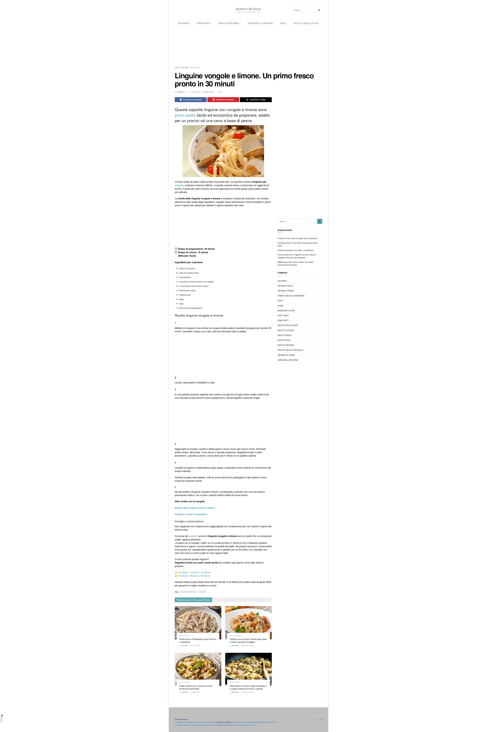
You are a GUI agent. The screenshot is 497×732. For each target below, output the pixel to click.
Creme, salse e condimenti (291, 295)
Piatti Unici (283, 315)
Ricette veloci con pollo (290, 350)
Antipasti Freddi (286, 290)
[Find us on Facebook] (318, 719)
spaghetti (193, 536)
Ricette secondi (229, 23)
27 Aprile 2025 (194, 92)
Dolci (283, 23)
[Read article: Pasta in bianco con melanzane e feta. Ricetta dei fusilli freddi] (198, 669)
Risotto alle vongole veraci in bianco (195, 507)
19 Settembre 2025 (247, 645)
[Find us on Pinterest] (321, 719)
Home (177, 67)
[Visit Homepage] (248, 10)
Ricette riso (284, 340)
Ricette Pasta (195, 67)
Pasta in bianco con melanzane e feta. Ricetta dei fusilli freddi (196, 687)
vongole (179, 185)
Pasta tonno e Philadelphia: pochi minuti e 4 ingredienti (197, 640)
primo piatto (185, 115)
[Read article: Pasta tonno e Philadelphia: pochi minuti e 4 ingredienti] (198, 622)
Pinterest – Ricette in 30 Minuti (194, 575)
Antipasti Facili (285, 286)
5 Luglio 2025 (194, 692)
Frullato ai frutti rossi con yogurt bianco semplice (297, 238)
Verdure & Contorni (260, 23)
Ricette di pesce (286, 330)
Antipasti (184, 23)
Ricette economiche (188, 592)
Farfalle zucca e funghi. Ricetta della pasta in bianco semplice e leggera (248, 640)
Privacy (1, 719)
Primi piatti (203, 23)
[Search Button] (319, 10)
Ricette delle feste (306, 23)
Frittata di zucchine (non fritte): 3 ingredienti (295, 250)
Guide (280, 305)
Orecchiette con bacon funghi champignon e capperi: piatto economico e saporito (248, 687)
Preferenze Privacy (181, 719)
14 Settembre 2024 (247, 692)
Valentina (180, 92)
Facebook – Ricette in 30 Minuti (194, 572)
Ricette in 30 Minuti (224, 722)
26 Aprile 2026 (195, 645)
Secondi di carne (286, 355)
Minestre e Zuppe (286, 310)
